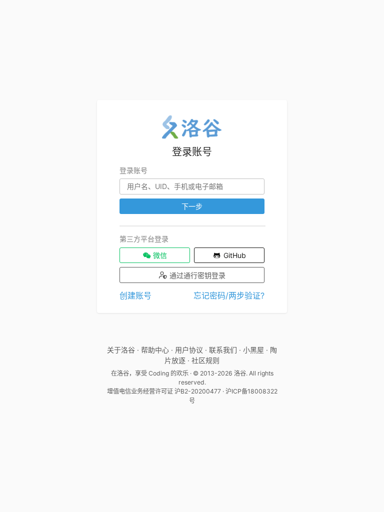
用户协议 (189, 350)
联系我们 (223, 350)
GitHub (234, 255)
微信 (159, 255)
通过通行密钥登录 (197, 275)
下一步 (192, 206)
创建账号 (136, 295)
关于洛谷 (121, 350)
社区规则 (206, 360)
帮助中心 (155, 350)
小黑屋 (253, 350)
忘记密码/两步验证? (229, 295)
